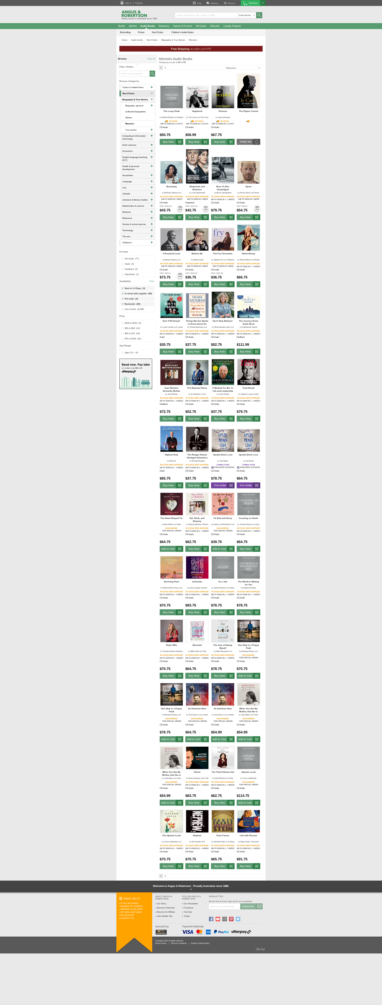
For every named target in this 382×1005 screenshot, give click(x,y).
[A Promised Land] (171, 239)
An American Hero (197, 708)
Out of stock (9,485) (134, 309)
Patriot (197, 772)
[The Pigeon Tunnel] (248, 91)
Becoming (171, 186)
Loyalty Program (232, 26)
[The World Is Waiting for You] (248, 567)
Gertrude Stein (219, 842)
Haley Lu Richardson (222, 524)
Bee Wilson (169, 524)
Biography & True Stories (173, 40)
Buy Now (168, 141)
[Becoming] (171, 172)
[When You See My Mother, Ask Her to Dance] (248, 694)
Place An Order (129, 903)
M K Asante (196, 842)
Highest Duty (171, 454)
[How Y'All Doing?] (171, 305)
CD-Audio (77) (131, 258)
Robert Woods (168, 117)
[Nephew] (197, 821)
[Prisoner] (223, 97)
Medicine (126, 212)
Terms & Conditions (179, 943)
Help (199, 3)
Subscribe (248, 906)
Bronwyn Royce (247, 651)
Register (139, 3)
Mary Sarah (245, 842)
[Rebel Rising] (248, 237)
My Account (127, 915)
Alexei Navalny (194, 778)
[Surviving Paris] (171, 567)
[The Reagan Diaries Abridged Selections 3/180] (197, 439)
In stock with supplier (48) (138, 293)
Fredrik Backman (196, 327)
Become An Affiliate (166, 912)
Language (127, 181)
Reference (127, 218)
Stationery (163, 26)
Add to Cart (168, 548)
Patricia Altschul (194, 524)
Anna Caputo (195, 588)
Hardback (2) (131, 269)
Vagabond (197, 111)
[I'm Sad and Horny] (223, 504)
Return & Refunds (131, 912)
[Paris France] (223, 821)
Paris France (223, 835)
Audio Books (147, 26)
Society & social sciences (134, 224)
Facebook (188, 908)
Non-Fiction (157, 32)
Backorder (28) (132, 304)
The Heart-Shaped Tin (171, 518)
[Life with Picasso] (248, 821)
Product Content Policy (200, 943)
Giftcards (214, 26)
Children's (127, 242)
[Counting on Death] (248, 504)
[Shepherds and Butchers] (197, 166)
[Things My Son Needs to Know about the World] (197, 305)
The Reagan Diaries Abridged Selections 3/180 (197, 457)
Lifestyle (126, 193)
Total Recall (248, 388)
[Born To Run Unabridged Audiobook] (223, 170)
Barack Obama (171, 260)
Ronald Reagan (198, 461)
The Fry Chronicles (222, 253)
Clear (151, 281)
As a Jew (222, 581)
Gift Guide (201, 26)
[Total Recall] (248, 372)
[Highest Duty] (171, 439)
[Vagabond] (197, 97)
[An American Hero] (197, 694)
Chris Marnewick (198, 193)
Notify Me (245, 141)
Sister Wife (171, 645)
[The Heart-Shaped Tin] (171, 504)
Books (121, 26)
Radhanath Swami (249, 327)
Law (124, 187)
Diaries (128, 117)
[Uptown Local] (248, 758)
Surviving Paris (171, 581)
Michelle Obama (171, 193)
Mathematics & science (133, 206)
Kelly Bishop (220, 778)
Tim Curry (192, 117)
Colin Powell (224, 394)
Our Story (161, 903)
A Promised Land (171, 253)
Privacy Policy (161, 943)
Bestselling (125, 32)
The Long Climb (171, 111)
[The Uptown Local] (171, 821)
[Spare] (248, 172)
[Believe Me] (197, 239)
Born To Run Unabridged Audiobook (222, 189)
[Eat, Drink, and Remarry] (197, 504)
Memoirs (193, 40)
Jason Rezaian (224, 117)
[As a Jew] (223, 567)
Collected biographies (135, 111)
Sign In (128, 3)
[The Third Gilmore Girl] (223, 758)
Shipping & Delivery (131, 909)
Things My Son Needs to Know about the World (197, 324)
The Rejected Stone (197, 388)
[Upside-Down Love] (223, 440)
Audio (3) (129, 264)
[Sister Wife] (171, 631)
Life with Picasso (248, 835)
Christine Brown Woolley (173, 651)
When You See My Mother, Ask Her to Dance (248, 711)
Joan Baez (245, 715)
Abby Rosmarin (222, 651)
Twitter (187, 916)
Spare (248, 186)
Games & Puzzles (182, 26)
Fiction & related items (133, 87)
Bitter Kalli (195, 651)
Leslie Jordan (168, 327)
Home (124, 40)
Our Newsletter (191, 903)
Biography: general (134, 105)
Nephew (197, 835)
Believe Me (197, 253)
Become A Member (166, 908)
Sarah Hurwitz (219, 588)
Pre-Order (220, 485)
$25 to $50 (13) (132, 328)
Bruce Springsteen (224, 193)
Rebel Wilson (245, 260)
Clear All (151, 59)
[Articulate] (197, 567)
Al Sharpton (195, 394)
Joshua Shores (246, 524)
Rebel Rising (248, 253)
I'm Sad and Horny (223, 518)
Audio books (137, 40)
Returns (231, 3)
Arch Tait (204, 778)
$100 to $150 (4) (132, 323)
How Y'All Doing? (171, 321)
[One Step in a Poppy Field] (248, 631)
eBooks (133, 26)
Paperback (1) (131, 274)
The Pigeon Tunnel (248, 111)
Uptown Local (248, 772)
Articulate (197, 581)
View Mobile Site (164, 916)
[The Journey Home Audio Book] (248, 306)
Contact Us (127, 918)
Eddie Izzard (198, 260)
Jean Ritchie (173, 394)
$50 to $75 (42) (132, 333)
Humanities (127, 175)
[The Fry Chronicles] (223, 239)
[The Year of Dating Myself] (223, 631)
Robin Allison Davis (171, 588)
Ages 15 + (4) (131, 352)
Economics (127, 151)
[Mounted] (197, 631)
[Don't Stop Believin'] (223, 304)
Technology (127, 230)
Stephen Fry (219, 260)
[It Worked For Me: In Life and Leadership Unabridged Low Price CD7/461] (223, 372)
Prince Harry (245, 193)
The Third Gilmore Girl (223, 772)
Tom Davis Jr (194, 715)
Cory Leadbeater (250, 778)
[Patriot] (197, 758)
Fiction (141, 32)
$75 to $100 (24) (132, 338)
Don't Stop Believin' (223, 321)
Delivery (214, 3)
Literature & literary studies (135, 200)
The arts (126, 236)
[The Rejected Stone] (197, 372)
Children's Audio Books (182, 32)
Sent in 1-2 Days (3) (134, 288)
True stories (131, 130)
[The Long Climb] (171, 97)
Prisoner (223, 111)
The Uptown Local (171, 835)
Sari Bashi (224, 461)
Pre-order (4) (131, 299)
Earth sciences (129, 145)
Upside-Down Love (222, 454)
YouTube (188, 912)
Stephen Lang (246, 394)
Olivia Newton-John (222, 327)
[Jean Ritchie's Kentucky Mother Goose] (171, 372)
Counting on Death (248, 518)
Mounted (197, 645)
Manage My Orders (131, 906)
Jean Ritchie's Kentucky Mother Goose (171, 391)
